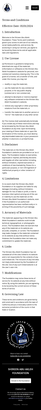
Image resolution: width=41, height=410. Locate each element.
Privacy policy (16, 404)
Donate (35, 8)
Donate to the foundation (20, 381)
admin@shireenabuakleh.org (17, 398)
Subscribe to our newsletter (20, 356)
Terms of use (25, 404)
